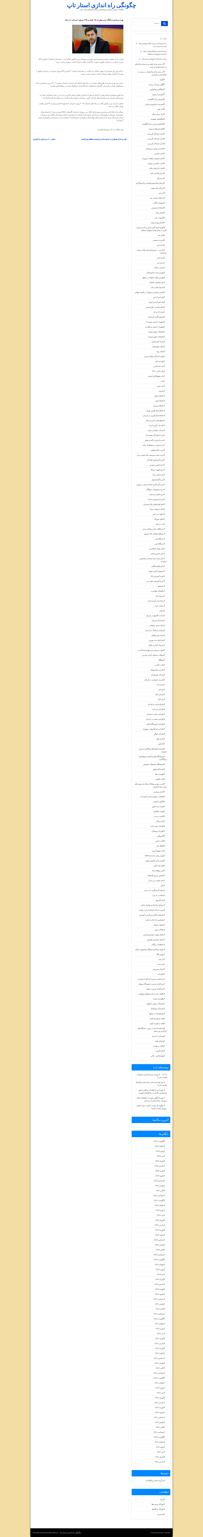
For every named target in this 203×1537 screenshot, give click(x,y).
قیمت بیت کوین (158, 806)
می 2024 (160, 1274)
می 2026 (160, 1156)
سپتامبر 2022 (158, 1373)
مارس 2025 (159, 1225)
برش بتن (160, 262)
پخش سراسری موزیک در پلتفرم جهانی (149, 292)
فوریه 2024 (159, 1289)
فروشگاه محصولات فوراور (153, 764)
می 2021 (160, 1452)
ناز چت (161, 959)
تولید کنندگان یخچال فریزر (154, 356)
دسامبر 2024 (159, 1240)
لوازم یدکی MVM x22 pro (154, 855)
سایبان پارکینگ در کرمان (154, 630)
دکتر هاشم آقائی (157, 566)
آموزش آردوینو (158, 94)
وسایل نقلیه (159, 1041)
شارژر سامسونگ (157, 670)
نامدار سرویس (158, 969)
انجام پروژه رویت (157, 222)
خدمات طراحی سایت (155, 430)
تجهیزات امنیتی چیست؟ (155, 322)
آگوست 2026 (159, 1141)
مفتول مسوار (158, 925)
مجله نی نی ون (158, 895)
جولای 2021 (159, 1442)
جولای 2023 (159, 1323)
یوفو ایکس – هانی (157, 1056)
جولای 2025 (159, 1205)
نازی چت (160, 964)
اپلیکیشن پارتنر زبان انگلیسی (153, 124)
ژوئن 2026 (160, 1151)
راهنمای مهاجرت (157, 591)
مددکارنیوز (160, 900)
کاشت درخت (159, 816)
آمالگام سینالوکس (157, 89)
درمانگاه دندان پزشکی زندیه (153, 529)
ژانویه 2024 (159, 1294)
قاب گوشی (159, 779)
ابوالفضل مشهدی (157, 119)
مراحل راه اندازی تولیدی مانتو (152, 905)
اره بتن (161, 193)
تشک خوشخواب (158, 346)
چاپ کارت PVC (158, 371)
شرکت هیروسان (157, 674)
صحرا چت (160, 684)
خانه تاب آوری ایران (156, 425)
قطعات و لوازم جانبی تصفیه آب (152, 796)
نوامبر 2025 (159, 1185)
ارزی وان (160, 178)
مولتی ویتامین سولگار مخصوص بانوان (149, 949)
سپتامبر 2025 (158, 1195)
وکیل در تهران (158, 1046)
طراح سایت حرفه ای (156, 704)
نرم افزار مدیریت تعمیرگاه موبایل (151, 984)
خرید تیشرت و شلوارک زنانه (153, 445)
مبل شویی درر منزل (156, 880)
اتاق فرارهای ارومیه (156, 129)
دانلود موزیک (159, 519)
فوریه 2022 (159, 1407)
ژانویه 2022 (159, 1412)
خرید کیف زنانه (158, 474)
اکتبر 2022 (160, 1368)
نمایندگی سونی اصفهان (155, 1003)
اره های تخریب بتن (157, 198)
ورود (162, 1499)
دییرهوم (161, 586)
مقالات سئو (159, 929)
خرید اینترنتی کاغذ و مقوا (154, 440)
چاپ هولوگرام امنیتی (156, 376)
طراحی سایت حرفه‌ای (155, 714)
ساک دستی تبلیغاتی (156, 625)
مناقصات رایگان (157, 944)
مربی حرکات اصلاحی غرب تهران (151, 910)
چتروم (161, 391)
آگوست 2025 (159, 1200)
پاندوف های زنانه (157, 287)
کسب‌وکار (160, 821)
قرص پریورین (158, 791)
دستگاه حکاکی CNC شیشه (154, 534)
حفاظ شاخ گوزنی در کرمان (153, 415)
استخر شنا (160, 212)
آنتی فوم (160, 109)
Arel (165, 38)
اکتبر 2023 (160, 1309)
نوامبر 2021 (159, 1422)
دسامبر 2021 (159, 1417)
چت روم (160, 386)
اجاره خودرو (159, 153)
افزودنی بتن (159, 217)
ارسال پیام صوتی (157, 188)
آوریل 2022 (159, 1397)
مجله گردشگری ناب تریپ (154, 890)
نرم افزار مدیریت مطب (155, 989)
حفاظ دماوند (159, 396)
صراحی (161, 689)
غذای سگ (160, 739)
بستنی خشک (159, 267)
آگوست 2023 (159, 1318)
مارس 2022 (159, 1402)
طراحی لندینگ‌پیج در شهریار (153, 729)
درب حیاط (160, 524)
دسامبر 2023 (159, 1299)
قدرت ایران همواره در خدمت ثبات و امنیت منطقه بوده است (103, 139)
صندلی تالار (159, 694)
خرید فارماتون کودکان (155, 460)
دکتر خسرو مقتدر (157, 553)
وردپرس (160, 1514)
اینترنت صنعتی (158, 240)
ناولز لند (161, 974)
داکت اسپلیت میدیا (157, 509)
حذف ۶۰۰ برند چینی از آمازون (44, 139)
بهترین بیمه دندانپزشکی (155, 272)
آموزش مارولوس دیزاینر (154, 104)
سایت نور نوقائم (158, 635)
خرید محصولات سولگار (155, 489)
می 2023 (160, 1333)
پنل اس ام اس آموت (156, 302)
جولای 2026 (159, 1146)
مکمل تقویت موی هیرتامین (153, 934)
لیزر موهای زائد (158, 870)
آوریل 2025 (159, 1220)
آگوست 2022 (159, 1378)
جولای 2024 (159, 1264)
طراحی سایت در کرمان (155, 719)
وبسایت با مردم (158, 1036)
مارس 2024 (159, 1284)
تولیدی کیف (159, 361)
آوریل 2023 (159, 1338)
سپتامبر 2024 (158, 1254)
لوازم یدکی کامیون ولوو (155, 860)
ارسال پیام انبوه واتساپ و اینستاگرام (150, 183)
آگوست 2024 (159, 1259)
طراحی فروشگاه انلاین (155, 724)
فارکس (161, 743)
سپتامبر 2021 (159, 1432)
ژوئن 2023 (160, 1328)
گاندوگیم (160, 836)
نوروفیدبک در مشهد (156, 1013)
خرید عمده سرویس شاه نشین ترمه (150, 455)
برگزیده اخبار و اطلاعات (154, 1480)
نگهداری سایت (158, 998)
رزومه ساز (159, 596)
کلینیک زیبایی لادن (157, 826)
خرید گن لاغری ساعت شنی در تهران (150, 484)
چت (162, 381)
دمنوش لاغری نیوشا (156, 571)
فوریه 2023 (159, 1348)
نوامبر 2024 (159, 1245)
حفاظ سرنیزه (158, 405)
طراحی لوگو (159, 734)
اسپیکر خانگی (158, 203)
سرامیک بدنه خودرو (156, 640)
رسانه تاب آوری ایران (156, 601)
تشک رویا (160, 351)
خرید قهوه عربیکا (157, 470)
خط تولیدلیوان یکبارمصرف (153, 504)
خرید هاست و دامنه (156, 494)
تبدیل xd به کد (159, 312)
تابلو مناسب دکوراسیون (155, 307)
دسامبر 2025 (159, 1180)
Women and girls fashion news (154, 59)
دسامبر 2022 (159, 1358)
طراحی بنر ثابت (158, 709)
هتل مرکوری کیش (157, 1018)
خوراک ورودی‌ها (158, 1504)
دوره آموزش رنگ (157, 576)
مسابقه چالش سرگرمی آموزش (151, 915)
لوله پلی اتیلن (159, 865)
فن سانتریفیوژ (158, 769)
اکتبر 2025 (160, 1190)
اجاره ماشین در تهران (155, 163)
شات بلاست (159, 665)
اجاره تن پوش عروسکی (155, 148)
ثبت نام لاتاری (158, 366)
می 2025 (160, 1215)
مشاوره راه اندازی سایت (154, 920)
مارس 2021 (159, 1461)
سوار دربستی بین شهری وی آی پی (151, 650)
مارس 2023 (159, 1343)
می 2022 (160, 1392)
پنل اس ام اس (158, 297)
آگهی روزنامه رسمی (156, 84)
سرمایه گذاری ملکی (156, 645)
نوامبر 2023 (159, 1304)
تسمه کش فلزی (157, 341)
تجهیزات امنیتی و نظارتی (154, 327)
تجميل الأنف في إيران (156, 317)
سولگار (161, 660)
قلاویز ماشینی (158, 801)
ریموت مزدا (159, 605)
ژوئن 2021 (160, 1447)
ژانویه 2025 (159, 1235)
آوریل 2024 (159, 1279)
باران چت (160, 245)
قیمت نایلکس (158, 811)
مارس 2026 (159, 1166)
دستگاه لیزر (159, 539)
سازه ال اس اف (158, 620)
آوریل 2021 (159, 1457)
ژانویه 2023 (159, 1353)
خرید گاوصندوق (158, 479)
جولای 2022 (159, 1383)
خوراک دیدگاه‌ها (158, 1509)
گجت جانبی (159, 841)
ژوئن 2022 (160, 1388)
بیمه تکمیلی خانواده (156, 282)
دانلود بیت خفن (158, 514)
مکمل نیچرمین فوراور (155, 939)
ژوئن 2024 (160, 1269)
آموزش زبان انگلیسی (156, 99)
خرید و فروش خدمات (155, 499)
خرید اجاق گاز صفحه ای (155, 435)
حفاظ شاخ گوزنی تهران (155, 410)
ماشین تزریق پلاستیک (155, 875)
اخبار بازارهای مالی (156, 168)
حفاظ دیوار (159, 400)
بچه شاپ (160, 257)
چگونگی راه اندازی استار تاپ (101, 5)
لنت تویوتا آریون (158, 851)
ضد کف (161, 699)
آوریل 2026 (159, 1161)
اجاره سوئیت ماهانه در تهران (153, 158)
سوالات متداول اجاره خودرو (153, 655)
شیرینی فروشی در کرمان (154, 679)
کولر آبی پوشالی (157, 831)
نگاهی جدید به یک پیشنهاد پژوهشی (151, 994)
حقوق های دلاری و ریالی (154, 420)
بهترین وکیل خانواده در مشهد (153, 277)
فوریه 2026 (159, 1171)
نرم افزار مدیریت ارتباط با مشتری (151, 979)
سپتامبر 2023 (158, 1314)
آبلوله (162, 79)
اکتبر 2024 (160, 1249)
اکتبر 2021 (160, 1427)
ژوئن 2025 (160, 1210)
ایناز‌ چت (160, 235)
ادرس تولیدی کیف (157, 173)
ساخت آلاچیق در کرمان (155, 615)
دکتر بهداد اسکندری (156, 548)
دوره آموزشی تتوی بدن (155, 581)
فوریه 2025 (159, 1230)
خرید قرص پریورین (156, 465)
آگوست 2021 (159, 1437)
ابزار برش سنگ (158, 114)
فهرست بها (159, 774)
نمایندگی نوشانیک (157, 1008)
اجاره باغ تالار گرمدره (155, 134)
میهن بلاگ (160, 954)
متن (162, 885)
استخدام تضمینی (157, 207)
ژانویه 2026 (159, 1175)
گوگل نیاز (160, 846)
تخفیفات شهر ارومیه (156, 331)
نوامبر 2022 (159, 1363)
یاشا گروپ (160, 1051)
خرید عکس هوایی (157, 450)
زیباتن (161, 610)
